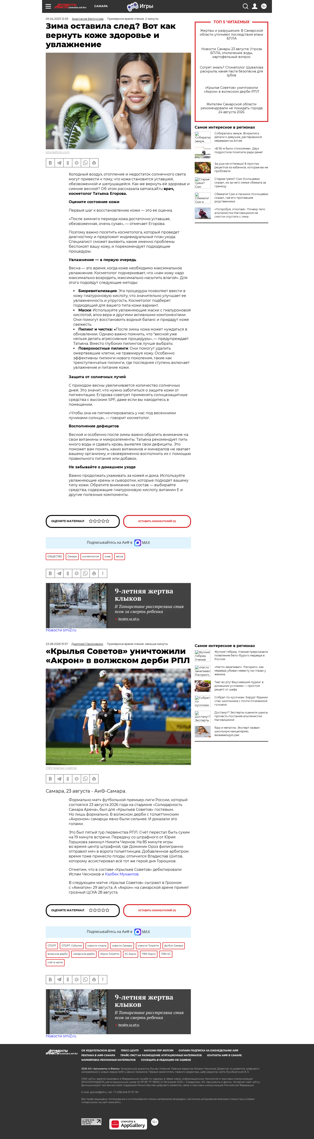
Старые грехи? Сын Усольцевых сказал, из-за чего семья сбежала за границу (240, 182)
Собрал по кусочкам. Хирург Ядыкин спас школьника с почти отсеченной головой (241, 701)
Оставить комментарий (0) (157, 521)
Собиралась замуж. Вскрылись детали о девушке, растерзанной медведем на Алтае (238, 137)
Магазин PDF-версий (158, 1050)
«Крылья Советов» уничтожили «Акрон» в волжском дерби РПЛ (231, 90)
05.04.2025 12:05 (57, 18)
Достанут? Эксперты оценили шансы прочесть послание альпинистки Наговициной (241, 716)
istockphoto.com (58, 152)
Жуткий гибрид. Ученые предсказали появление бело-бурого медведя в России (241, 655)
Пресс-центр (130, 1050)
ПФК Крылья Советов (61, 768)
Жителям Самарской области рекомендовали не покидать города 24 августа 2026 (232, 108)
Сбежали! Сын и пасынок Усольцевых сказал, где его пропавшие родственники (241, 197)
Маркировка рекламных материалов (108, 1059)
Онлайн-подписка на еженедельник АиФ (208, 1050)
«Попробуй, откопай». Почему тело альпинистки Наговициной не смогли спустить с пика (239, 212)
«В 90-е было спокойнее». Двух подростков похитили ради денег (238, 150)
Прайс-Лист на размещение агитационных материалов (161, 1055)
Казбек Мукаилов (122, 874)
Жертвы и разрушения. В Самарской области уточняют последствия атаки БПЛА (231, 34)
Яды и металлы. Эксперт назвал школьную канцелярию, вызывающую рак (237, 731)
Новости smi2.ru (61, 630)
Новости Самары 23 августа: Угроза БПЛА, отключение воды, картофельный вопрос (231, 53)
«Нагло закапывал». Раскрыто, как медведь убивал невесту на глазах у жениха (240, 670)
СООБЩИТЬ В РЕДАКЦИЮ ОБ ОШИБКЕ (166, 1059)
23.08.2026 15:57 (57, 644)
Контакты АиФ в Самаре (224, 1055)
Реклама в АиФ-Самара (98, 1055)
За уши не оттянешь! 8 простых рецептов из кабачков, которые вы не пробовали (241, 167)
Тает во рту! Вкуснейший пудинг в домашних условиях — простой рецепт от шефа (238, 685)
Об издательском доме (98, 1050)
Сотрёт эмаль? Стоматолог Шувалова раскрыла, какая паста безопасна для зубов (231, 71)
